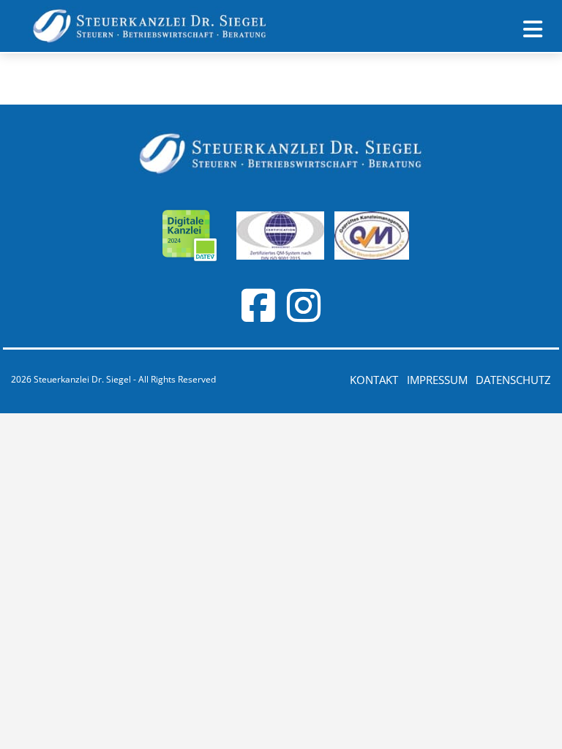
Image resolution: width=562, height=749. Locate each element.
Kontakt (374, 379)
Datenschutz (513, 379)
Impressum (437, 379)
